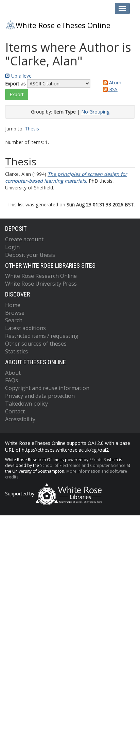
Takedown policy (26, 403)
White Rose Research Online (41, 276)
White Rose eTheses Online (63, 25)
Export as (15, 83)
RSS (113, 89)
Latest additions (25, 328)
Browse (14, 312)
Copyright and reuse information (47, 388)
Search (13, 320)
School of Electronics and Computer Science (82, 465)
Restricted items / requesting (41, 336)
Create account (24, 239)
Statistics (16, 351)
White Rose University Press (41, 283)
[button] (16, 94)
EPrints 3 (97, 459)
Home (12, 305)
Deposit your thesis (30, 255)
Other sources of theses (36, 343)
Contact (15, 411)
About (13, 372)
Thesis (32, 128)
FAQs (11, 380)
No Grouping (95, 111)
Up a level (21, 76)
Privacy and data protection (40, 395)
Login (12, 247)
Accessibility (20, 419)
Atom (114, 82)
